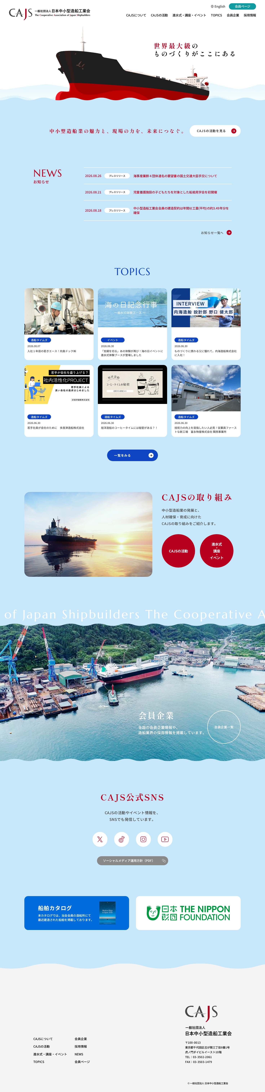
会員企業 (233, 15)
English (220, 6)
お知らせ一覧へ (212, 232)
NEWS (79, 1054)
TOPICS (216, 15)
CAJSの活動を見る (211, 130)
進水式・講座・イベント (189, 15)
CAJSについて (136, 15)
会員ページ (242, 6)
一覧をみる (122, 455)
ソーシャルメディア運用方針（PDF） (129, 860)
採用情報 (250, 15)
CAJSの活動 (159, 15)
